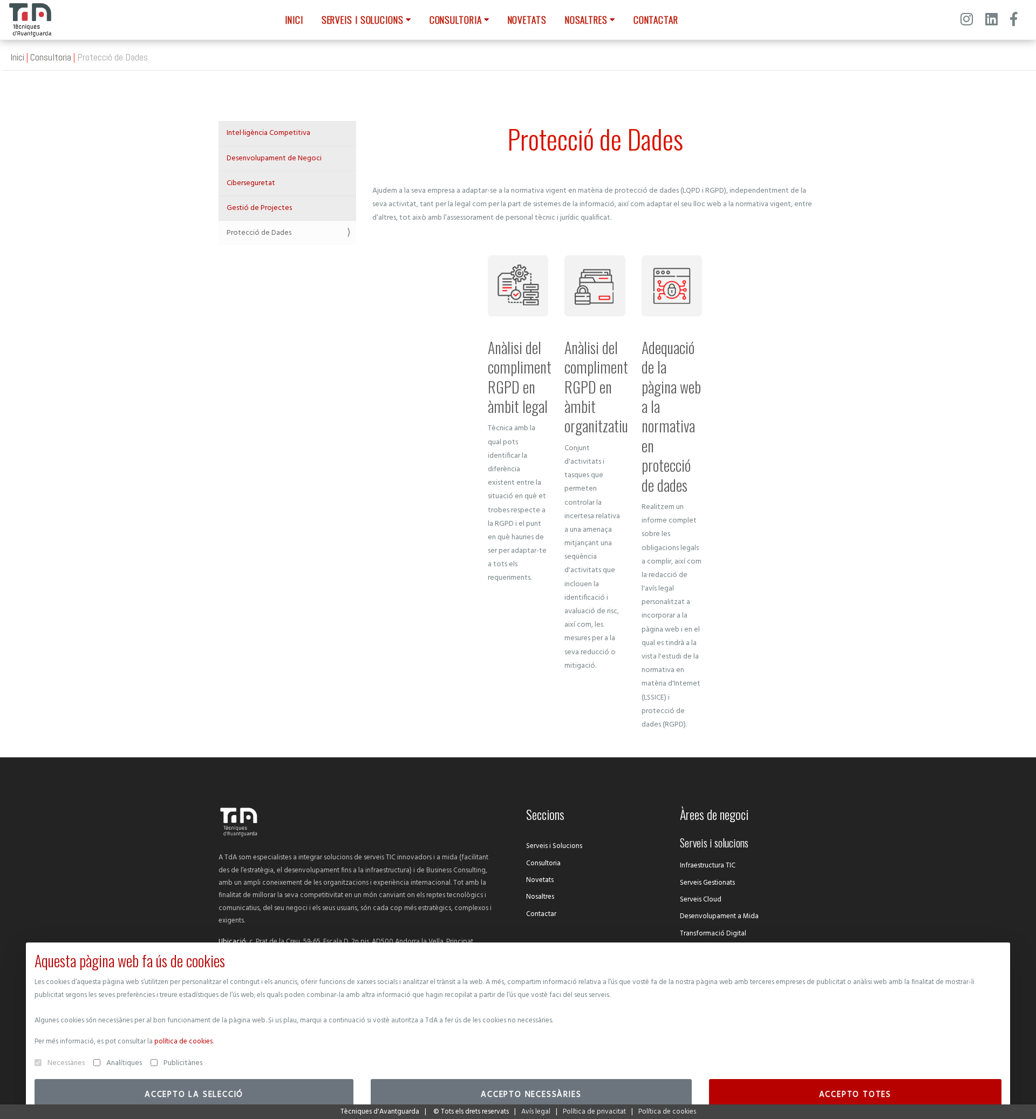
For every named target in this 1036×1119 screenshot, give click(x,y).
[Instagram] (966, 21)
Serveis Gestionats (707, 883)
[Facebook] (1013, 21)
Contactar (541, 914)
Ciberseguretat (251, 183)
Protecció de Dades (259, 233)
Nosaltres (540, 897)
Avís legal (535, 1111)
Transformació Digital (713, 933)
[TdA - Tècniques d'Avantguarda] (30, 20)
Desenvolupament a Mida (719, 916)
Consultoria (50, 57)
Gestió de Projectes (259, 208)
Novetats (540, 880)
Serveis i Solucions (554, 846)
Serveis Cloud (700, 899)
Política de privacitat (594, 1111)
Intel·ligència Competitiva (268, 133)
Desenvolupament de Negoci (274, 158)
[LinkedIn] (991, 21)
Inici (17, 57)
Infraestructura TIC (707, 865)
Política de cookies (667, 1111)
